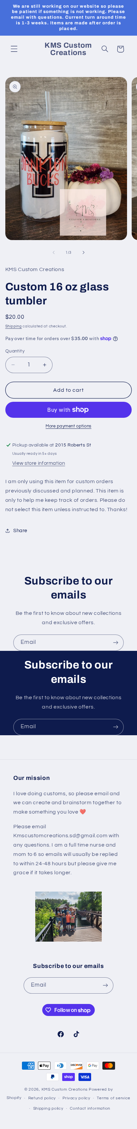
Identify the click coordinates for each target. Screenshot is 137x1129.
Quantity (15, 351)
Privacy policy (76, 1098)
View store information (38, 463)
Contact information (90, 1108)
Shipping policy (48, 1108)
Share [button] (20, 530)
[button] (14, 49)
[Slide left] (53, 252)
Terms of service (113, 1098)
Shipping (13, 326)
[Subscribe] (115, 643)
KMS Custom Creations (65, 1089)
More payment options (68, 426)
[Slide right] (83, 252)
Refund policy (42, 1098)
